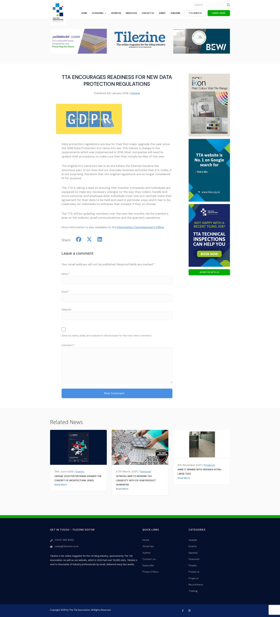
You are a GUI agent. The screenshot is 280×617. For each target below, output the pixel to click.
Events (80, 471)
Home (84, 13)
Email (65, 291)
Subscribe (175, 13)
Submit (162, 13)
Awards (193, 540)
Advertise (116, 13)
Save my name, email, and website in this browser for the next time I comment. (107, 335)
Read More (60, 484)
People (193, 565)
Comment (68, 345)
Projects (193, 578)
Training (193, 591)
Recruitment (196, 584)
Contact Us (148, 13)
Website (66, 309)
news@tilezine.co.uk (66, 546)
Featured (145, 471)
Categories (97, 13)
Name (66, 274)
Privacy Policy (150, 571)
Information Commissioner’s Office (140, 227)
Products (209, 465)
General (135, 93)
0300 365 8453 (64, 540)
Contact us (149, 559)
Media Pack (131, 13)
